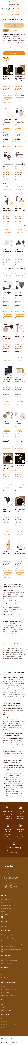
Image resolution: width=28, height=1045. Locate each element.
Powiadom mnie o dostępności (8, 99)
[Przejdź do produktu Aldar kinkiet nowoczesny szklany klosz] (20, 285)
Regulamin (4, 1019)
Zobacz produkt (20, 401)
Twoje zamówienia (6, 972)
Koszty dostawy (5, 992)
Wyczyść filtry (15, 30)
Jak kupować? (5, 914)
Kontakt (3, 1004)
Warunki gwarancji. (6, 899)
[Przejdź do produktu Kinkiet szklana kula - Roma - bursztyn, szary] (8, 328)
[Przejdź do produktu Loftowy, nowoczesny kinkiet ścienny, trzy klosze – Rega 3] (8, 70)
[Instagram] (10, 886)
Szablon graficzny (9, 1042)
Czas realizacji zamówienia (8, 995)
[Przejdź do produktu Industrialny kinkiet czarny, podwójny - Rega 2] (20, 458)
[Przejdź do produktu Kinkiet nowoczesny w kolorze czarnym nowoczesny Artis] (20, 243)
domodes (3, 14)
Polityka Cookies (5, 1021)
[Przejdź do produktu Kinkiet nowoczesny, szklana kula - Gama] (20, 414)
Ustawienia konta (5, 974)
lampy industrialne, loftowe (14, 773)
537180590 (11, 877)
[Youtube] (15, 886)
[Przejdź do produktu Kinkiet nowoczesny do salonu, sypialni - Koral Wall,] (8, 200)
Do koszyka (20, 99)
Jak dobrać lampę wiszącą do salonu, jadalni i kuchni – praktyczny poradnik (13, 945)
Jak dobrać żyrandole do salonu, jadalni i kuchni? (12, 950)
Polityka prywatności (6, 1027)
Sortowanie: (5, 57)
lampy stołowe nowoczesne (14, 787)
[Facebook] (6, 886)
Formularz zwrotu (6, 902)
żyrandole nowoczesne (12, 777)
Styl (7, 14)
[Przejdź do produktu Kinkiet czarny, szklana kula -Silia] (20, 328)
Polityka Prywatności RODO (8, 1024)
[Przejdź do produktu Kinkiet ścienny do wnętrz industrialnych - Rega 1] (8, 501)
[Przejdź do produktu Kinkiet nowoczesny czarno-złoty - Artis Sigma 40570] (20, 200)
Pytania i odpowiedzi (6, 911)
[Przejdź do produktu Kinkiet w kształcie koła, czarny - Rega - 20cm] (20, 501)
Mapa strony (4, 926)
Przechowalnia (5, 977)
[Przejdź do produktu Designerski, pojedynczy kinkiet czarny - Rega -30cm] (8, 458)
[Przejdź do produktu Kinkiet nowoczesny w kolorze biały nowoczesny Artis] (8, 243)
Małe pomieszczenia (6, 935)
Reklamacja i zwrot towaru (8, 905)
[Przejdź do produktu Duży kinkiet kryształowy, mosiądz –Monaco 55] (8, 545)
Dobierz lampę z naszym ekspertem (10, 941)
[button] (25, 3)
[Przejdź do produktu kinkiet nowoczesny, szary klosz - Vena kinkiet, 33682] (8, 156)
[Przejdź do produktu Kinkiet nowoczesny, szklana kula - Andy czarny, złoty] (20, 371)
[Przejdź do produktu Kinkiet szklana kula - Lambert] (8, 285)
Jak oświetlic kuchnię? (7, 938)
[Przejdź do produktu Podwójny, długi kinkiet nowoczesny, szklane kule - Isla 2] (8, 112)
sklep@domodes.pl (9, 880)
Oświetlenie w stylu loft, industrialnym (17, 14)
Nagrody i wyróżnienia (7, 1010)
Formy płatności (5, 986)
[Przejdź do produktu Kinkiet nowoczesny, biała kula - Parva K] (20, 545)
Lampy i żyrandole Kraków (8, 963)
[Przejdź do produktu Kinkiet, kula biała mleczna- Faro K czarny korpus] (8, 371)
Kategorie (14, 53)
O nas (2, 1007)
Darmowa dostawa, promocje (9, 989)
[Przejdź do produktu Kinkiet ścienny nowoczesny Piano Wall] (20, 156)
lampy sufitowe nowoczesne (14, 783)
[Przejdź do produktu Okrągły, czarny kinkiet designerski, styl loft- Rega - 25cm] (20, 70)
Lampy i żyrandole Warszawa (9, 960)
